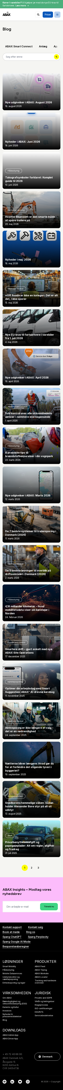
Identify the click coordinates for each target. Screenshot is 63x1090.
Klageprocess (41, 1005)
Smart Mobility (9, 966)
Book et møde (11, 932)
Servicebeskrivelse (44, 1015)
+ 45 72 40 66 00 (12, 1054)
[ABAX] (6, 14)
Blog (5, 1020)
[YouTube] (20, 1082)
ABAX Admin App (10, 1035)
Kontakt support (12, 927)
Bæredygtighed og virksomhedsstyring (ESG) (15, 1002)
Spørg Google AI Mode (17, 941)
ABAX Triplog (41, 970)
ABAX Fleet (40, 966)
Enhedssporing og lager (14, 983)
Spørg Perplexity (38, 936)
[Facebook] (4, 1082)
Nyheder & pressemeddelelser (12, 1015)
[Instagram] (28, 1082)
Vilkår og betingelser (44, 1001)
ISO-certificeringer (43, 1008)
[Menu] (57, 15)
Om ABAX (7, 998)
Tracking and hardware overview (45, 981)
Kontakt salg (35, 927)
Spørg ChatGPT (12, 936)
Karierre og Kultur (11, 1007)
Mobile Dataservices (12, 973)
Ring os (30, 932)
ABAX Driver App (10, 1039)
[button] (56, 1056)
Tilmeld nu (49, 906)
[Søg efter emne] (38, 15)
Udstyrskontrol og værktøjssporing (11, 978)
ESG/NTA (39, 1012)
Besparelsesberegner (16, 946)
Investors (7, 1011)
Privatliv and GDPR (43, 998)
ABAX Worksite (42, 973)
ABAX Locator (41, 977)
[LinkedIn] (12, 1082)
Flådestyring (8, 970)
